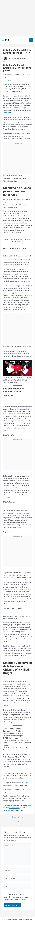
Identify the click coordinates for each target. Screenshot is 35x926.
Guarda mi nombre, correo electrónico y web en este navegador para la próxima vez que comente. (16, 897)
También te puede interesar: (13, 239)
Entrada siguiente (17, 821)
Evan (7, 80)
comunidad (6, 810)
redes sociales (14, 808)
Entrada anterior (17, 817)
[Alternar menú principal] (31, 40)
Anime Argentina (21, 785)
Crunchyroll (7, 112)
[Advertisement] (17, 18)
